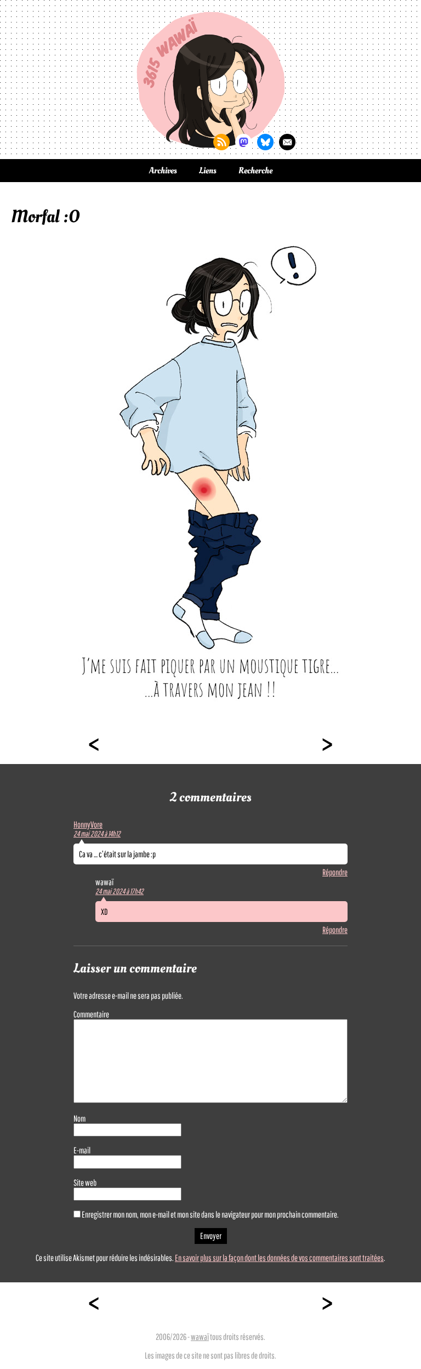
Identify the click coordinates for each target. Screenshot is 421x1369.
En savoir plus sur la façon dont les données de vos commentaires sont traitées (279, 1258)
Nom (79, 1118)
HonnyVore (88, 824)
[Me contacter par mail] (287, 142)
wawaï (200, 1337)
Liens (208, 171)
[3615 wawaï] (210, 79)
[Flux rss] (221, 142)
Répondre (335, 872)
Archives (163, 171)
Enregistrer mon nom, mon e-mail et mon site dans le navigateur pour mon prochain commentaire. (210, 1214)
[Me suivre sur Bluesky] (265, 142)
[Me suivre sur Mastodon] (243, 142)
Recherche (255, 171)
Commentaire (91, 1014)
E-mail (81, 1150)
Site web (84, 1182)
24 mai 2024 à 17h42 (119, 891)
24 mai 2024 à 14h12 (97, 833)
